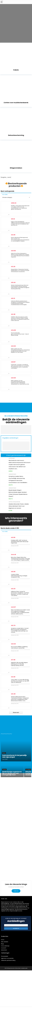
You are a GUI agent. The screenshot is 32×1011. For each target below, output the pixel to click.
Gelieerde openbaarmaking (8, 960)
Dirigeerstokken (12, 474)
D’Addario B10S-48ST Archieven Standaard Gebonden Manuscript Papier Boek (19, 542)
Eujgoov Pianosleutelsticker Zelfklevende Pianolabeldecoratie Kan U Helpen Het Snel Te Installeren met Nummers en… (20, 223)
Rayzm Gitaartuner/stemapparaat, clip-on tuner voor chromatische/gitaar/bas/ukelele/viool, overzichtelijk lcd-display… (20, 239)
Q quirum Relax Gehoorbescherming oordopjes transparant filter (19, 576)
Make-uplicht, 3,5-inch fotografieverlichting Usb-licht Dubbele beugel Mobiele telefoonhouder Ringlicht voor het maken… (20, 350)
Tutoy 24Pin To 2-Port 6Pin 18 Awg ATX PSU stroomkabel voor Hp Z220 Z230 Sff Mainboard (20, 681)
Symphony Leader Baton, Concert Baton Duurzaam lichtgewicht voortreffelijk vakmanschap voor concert (20, 630)
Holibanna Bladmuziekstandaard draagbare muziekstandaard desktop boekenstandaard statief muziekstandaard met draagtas (20, 302)
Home (2, 939)
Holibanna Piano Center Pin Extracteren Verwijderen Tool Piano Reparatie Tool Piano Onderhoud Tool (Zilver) (20, 593)
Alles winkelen (4, 941)
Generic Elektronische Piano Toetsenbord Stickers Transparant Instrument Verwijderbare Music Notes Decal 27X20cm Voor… (20, 698)
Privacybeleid (4, 956)
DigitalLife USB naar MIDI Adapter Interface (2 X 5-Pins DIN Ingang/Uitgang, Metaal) (19, 664)
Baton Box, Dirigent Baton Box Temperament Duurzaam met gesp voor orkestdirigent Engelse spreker (20, 559)
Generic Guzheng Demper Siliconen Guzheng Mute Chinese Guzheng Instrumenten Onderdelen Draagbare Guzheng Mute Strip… (20, 286)
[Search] (29, 2)
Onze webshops (5, 946)
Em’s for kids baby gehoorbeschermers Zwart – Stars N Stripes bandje (20, 334)
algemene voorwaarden (7, 958)
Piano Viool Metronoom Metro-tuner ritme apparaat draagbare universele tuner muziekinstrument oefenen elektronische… (20, 612)
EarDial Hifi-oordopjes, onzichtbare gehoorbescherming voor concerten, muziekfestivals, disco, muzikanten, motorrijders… (20, 366)
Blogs (2, 944)
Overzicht (3, 948)
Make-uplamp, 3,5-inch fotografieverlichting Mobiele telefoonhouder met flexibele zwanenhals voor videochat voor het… (20, 382)
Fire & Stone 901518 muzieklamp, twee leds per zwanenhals (19, 647)
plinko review (16, 394)
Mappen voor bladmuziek (14, 501)
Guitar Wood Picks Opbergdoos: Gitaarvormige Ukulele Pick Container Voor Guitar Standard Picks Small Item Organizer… (20, 255)
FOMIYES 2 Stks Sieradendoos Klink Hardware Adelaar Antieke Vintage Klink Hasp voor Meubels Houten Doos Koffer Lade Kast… (20, 318)
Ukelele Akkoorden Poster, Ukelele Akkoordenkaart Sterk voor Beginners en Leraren (19, 506)
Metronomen (12, 458)
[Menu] (2, 2)
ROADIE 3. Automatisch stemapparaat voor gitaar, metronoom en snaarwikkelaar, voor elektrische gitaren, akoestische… (20, 207)
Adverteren (4, 950)
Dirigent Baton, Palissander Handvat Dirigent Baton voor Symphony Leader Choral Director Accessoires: (20, 270)
